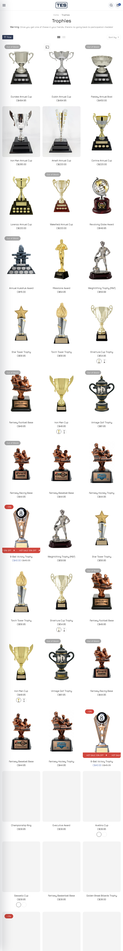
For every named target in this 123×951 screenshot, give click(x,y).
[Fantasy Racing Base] (21, 464)
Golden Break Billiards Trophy (101, 895)
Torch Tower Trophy (61, 352)
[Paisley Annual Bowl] (102, 67)
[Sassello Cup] (21, 866)
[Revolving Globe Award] (102, 195)
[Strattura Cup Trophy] (102, 323)
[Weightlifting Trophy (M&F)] (102, 259)
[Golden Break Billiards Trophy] (102, 866)
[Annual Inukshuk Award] (21, 259)
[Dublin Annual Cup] (61, 67)
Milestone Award (61, 288)
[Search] (111, 5)
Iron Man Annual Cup (21, 160)
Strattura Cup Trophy (101, 352)
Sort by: (113, 37)
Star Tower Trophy (21, 352)
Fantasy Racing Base (21, 493)
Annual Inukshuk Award (21, 288)
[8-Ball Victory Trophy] (21, 527)
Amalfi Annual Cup (61, 160)
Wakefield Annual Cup (61, 224)
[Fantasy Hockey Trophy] (102, 464)
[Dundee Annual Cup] (21, 67)
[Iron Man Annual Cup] (21, 131)
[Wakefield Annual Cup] (61, 195)
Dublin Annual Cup (61, 96)
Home (56, 15)
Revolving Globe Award (102, 224)
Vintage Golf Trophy (101, 422)
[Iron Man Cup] (61, 393)
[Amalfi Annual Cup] (61, 131)
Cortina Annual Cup (102, 160)
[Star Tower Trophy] (21, 323)
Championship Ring (21, 825)
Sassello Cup (21, 895)
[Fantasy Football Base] (21, 393)
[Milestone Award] (61, 259)
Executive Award (61, 825)
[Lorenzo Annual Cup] (21, 195)
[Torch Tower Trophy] (61, 323)
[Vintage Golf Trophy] (102, 393)
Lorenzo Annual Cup (21, 224)
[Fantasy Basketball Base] (61, 866)
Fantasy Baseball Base (61, 493)
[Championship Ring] (21, 796)
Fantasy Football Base (21, 422)
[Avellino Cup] (102, 796)
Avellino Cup (101, 825)
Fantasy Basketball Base (61, 895)
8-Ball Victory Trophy (21, 556)
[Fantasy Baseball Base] (61, 464)
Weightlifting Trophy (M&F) (102, 288)
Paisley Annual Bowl (101, 96)
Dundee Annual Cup (21, 96)
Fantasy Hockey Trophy (101, 493)
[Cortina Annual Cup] (102, 131)
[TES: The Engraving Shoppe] (61, 5)
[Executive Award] (61, 796)
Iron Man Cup (61, 422)
